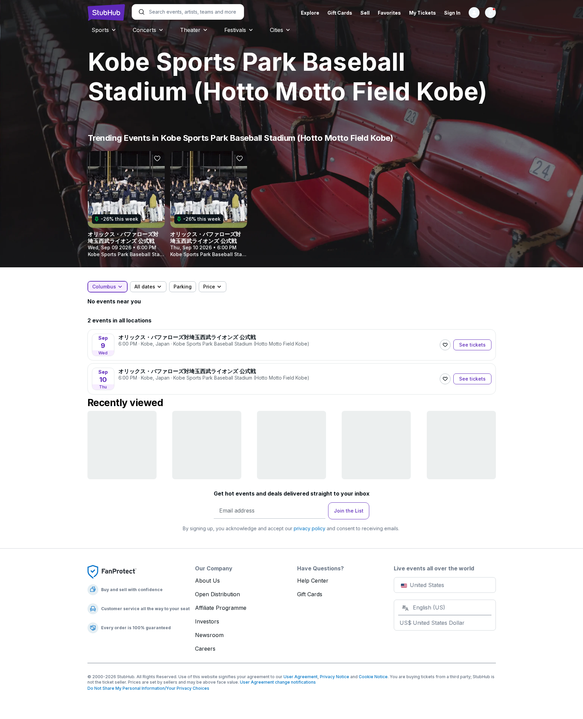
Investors (207, 621)
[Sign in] (474, 12)
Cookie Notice (373, 676)
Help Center (312, 580)
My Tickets (422, 13)
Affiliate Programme (220, 607)
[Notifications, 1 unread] (490, 12)
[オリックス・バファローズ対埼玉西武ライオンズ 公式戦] (126, 204)
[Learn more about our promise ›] (111, 571)
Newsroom (209, 635)
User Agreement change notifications (278, 682)
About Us (207, 580)
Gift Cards (339, 13)
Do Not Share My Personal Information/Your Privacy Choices (148, 688)
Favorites (389, 13)
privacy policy (309, 528)
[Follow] (445, 344)
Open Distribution (217, 594)
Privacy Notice (334, 676)
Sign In (452, 13)
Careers (205, 648)
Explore (310, 13)
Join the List (348, 511)
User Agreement (301, 676)
